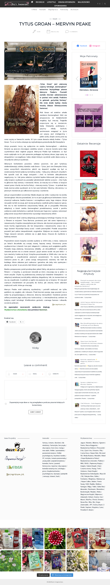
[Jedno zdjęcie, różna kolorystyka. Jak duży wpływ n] (77, 560)
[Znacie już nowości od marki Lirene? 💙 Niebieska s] (32, 538)
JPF (90, 505)
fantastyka (54, 445)
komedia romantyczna (49, 469)
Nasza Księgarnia (91, 445)
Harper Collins (86, 481)
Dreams (100, 500)
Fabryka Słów (89, 476)
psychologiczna (47, 474)
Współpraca (53, 9)
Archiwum (74, 9)
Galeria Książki (91, 466)
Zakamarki (83, 497)
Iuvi (101, 497)
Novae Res (84, 502)
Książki (55, 19)
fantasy (45, 443)
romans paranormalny (59, 458)
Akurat (82, 500)
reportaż (54, 466)
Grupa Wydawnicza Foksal (90, 458)
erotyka (47, 458)
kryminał (57, 456)
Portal (95, 500)
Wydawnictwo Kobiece (88, 448)
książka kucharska (53, 471)
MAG (81, 463)
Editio (96, 476)
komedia (45, 463)
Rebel (103, 456)
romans (51, 443)
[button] (100, 78)
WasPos (88, 500)
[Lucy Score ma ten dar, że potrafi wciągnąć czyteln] (32, 560)
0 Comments (73, 31)
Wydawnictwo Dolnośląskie (89, 474)
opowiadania (60, 450)
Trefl (98, 469)
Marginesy (92, 479)
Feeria (82, 445)
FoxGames (83, 479)
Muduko (93, 492)
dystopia (57, 474)
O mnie (34, 9)
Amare (91, 510)
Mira (90, 502)
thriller (52, 450)
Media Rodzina (88, 456)
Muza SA (102, 474)
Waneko (89, 443)
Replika (92, 484)
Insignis (83, 466)
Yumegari (83, 487)
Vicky (38, 31)
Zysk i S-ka (88, 450)
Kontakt (43, 9)
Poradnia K (84, 510)
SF (43, 458)
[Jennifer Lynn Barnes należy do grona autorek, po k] (55, 560)
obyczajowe (62, 466)
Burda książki (84, 492)
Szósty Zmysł (97, 505)
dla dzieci (58, 443)
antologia (61, 469)
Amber (94, 481)
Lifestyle (51, 2)
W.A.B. (87, 463)
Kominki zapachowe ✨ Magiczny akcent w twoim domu (90, 361)
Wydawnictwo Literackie (88, 461)
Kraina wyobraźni (66, 2)
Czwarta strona (85, 469)
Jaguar (82, 443)
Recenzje (40, 2)
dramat (52, 476)
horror (51, 463)
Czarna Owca (84, 453)
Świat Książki (92, 471)
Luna (101, 507)
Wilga (89, 487)
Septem (88, 507)
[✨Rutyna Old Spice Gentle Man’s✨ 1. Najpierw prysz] (99, 538)
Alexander (83, 489)
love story (54, 448)
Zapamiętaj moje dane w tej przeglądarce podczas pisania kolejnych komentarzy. (37, 403)
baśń (57, 476)
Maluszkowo (84, 2)
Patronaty (64, 9)
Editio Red (100, 487)
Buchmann (91, 489)
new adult (45, 450)
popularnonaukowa (58, 461)
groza (44, 471)
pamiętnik (64, 474)
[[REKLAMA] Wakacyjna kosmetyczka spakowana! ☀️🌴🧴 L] (10, 538)
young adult (46, 461)
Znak (99, 466)
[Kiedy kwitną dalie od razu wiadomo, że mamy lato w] (55, 538)
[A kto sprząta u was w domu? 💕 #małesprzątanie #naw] (99, 560)
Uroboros (83, 471)
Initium (90, 497)
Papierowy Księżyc (96, 463)
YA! (82, 476)
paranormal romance (49, 453)
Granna (96, 497)
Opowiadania (60, 6)
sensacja (46, 476)
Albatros (95, 443)
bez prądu (62, 445)
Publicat (101, 461)
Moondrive (100, 489)
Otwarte (96, 450)
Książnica (95, 507)
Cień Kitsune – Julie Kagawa (91, 403)
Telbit (94, 487)
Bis (94, 502)
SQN (87, 484)
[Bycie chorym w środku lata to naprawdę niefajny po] (10, 560)
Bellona (98, 484)
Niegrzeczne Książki (87, 494)
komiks (63, 456)
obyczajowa (46, 448)
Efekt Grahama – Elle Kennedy (89, 90)
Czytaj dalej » (88, 297)
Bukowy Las (101, 479)
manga (61, 448)
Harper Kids (94, 453)
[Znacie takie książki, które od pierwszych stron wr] (77, 538)
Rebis (99, 492)
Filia (101, 450)
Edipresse (98, 494)
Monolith (97, 456)
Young (94, 469)
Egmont (102, 443)
